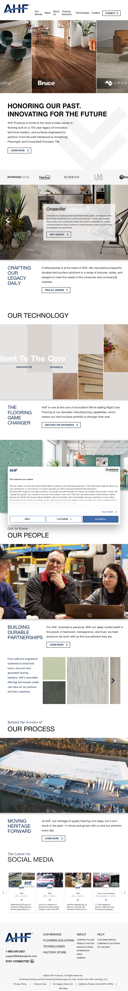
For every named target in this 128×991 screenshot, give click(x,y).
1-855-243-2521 (15, 951)
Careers (96, 13)
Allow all (100, 519)
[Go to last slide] (3, 892)
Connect (110, 13)
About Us (56, 13)
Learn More (18, 151)
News (48, 13)
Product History (85, 944)
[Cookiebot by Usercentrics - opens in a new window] (107, 470)
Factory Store (54, 952)
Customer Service (106, 940)
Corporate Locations (108, 944)
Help (100, 934)
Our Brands (38, 13)
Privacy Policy (20, 984)
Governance (83, 951)
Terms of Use (40, 984)
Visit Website (57, 235)
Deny (27, 519)
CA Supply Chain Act (63, 984)
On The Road (103, 947)
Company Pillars (85, 940)
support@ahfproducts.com (21, 956)
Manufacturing (85, 947)
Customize (62, 519)
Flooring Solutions (67, 13)
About (81, 934)
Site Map (63, 989)
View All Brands (54, 290)
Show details (107, 512)
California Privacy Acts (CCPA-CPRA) (95, 984)
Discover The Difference (59, 425)
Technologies (82, 13)
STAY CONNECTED (18, 961)
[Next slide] (124, 892)
